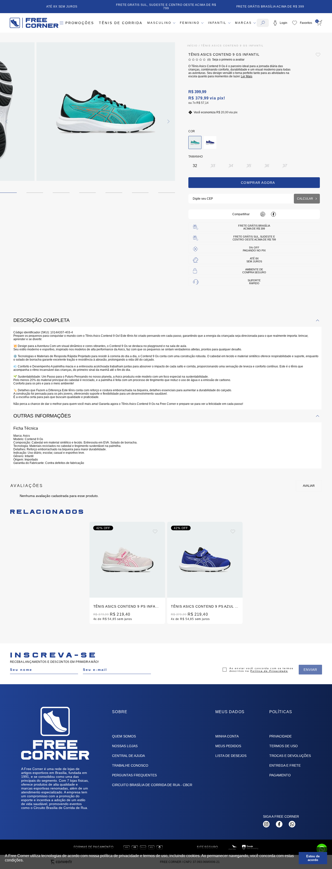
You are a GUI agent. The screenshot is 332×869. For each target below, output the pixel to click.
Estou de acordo (313, 858)
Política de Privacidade (269, 671)
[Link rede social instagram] (266, 824)
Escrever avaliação (309, 485)
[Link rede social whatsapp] (292, 824)
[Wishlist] (302, 23)
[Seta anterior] (7, 121)
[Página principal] (34, 23)
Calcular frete (307, 199)
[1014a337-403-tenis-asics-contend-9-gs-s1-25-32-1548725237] (194, 142)
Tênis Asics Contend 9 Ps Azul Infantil (211, 606)
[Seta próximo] (168, 121)
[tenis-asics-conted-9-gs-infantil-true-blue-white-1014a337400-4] (210, 142)
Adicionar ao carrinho (254, 182)
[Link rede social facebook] (279, 824)
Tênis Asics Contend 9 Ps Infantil (128, 606)
